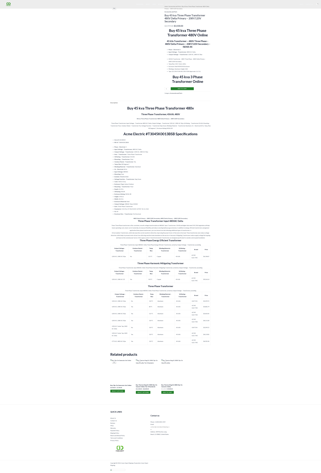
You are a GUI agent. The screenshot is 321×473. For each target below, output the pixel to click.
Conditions (181, 4)
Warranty (113, 428)
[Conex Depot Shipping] (8, 4)
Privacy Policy (114, 440)
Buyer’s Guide (170, 4)
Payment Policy (114, 430)
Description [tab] (114, 102)
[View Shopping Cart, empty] (316, 4)
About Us (113, 418)
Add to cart (182, 88)
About (148, 4)
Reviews (160, 4)
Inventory (139, 4)
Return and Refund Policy (117, 435)
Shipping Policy (114, 433)
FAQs (154, 4)
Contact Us (309, 4)
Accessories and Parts (171, 12)
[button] (196, 249)
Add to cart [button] (167, 392)
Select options (117, 391)
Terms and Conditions (116, 438)
